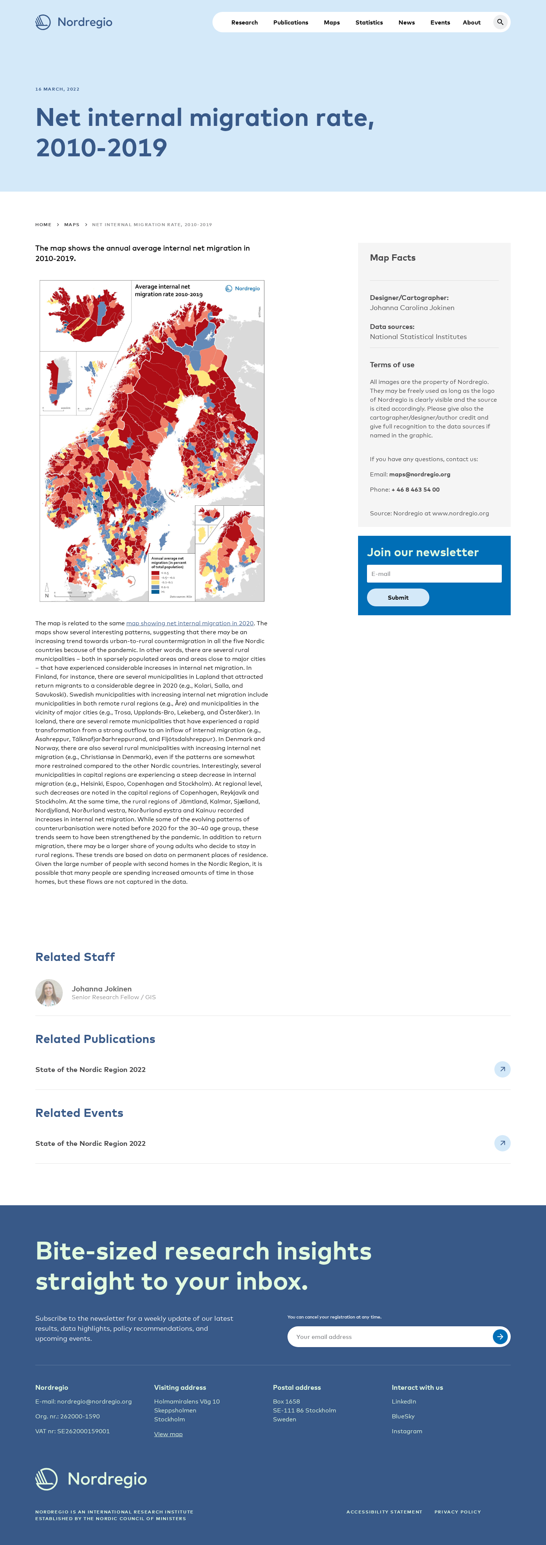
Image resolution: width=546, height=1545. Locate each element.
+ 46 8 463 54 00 (415, 489)
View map (168, 1434)
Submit (398, 597)
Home (43, 224)
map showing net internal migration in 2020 (190, 623)
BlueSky (403, 1416)
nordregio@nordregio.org (94, 1401)
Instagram (407, 1431)
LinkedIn (404, 1401)
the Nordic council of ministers (135, 1518)
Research (244, 22)
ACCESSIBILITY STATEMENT (385, 1512)
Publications (290, 22)
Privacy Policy (458, 1512)
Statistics (369, 22)
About (472, 22)
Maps (332, 22)
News (407, 22)
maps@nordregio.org (420, 474)
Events (440, 22)
